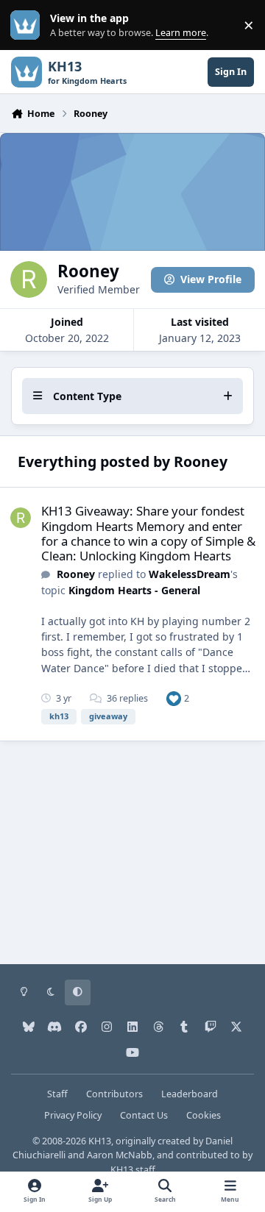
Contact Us (144, 1115)
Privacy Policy (73, 1115)
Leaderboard (189, 1094)
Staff (57, 1094)
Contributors (114, 1094)
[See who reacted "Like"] (173, 698)
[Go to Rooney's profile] (20, 517)
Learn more (28, 25)
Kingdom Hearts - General (134, 590)
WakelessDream (189, 574)
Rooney (76, 574)
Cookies (203, 1115)
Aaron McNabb (119, 1155)
